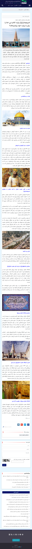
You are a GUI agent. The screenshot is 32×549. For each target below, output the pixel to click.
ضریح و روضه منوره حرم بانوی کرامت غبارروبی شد (20, 487)
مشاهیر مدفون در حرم (24, 435)
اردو (9, 5)
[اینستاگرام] (18, 535)
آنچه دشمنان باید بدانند (24, 514)
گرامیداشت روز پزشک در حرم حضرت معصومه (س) (20, 497)
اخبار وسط (21, 9)
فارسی (20, 5)
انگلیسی (15, 5)
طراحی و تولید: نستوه (15, 547)
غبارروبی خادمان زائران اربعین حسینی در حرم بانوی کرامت (18, 495)
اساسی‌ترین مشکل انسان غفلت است (22, 484)
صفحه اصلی (26, 9)
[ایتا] (16, 535)
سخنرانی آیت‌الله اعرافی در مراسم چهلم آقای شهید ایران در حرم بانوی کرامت (16, 526)
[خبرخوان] (12, 535)
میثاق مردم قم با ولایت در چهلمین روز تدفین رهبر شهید (19, 511)
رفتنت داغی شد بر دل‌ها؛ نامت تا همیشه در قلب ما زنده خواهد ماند (17, 480)
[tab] (16, 492)
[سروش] (20, 535)
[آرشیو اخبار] (9, 535)
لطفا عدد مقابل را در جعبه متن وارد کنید (22, 459)
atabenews (16, 2)
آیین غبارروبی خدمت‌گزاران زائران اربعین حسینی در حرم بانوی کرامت (17, 499)
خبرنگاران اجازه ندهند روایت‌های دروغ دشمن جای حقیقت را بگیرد (17, 509)
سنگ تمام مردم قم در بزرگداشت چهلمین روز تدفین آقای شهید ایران (17, 524)
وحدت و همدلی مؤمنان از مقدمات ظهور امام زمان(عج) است (18, 502)
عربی (12, 5)
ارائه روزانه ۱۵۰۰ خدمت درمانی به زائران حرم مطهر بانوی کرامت (18, 506)
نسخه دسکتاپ (16, 540)
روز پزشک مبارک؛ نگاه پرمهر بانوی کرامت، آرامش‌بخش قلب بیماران (17, 504)
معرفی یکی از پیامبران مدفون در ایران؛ (22, 20)
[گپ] (14, 535)
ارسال (4, 465)
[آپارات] (22, 535)
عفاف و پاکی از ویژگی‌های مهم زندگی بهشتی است (20, 482)
